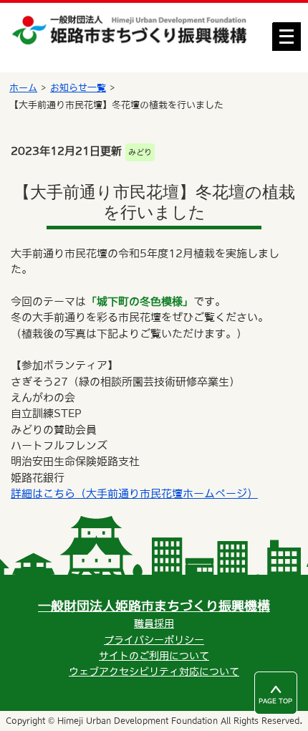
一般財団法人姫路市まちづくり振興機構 (154, 606)
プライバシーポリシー (154, 640)
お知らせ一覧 (78, 87)
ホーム (23, 87)
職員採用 (154, 623)
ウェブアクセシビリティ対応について (154, 671)
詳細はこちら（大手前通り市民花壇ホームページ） (134, 493)
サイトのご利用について (154, 656)
